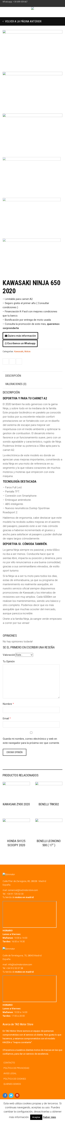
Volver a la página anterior (22, 21)
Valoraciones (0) (15, 384)
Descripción (13, 375)
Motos (27, 351)
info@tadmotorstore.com (20, 964)
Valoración (9, 654)
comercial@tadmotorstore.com (23, 890)
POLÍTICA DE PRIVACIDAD (16, 1068)
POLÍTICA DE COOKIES (14, 1078)
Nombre (7, 703)
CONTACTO (9, 1062)
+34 (14, 968)
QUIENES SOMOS (12, 1084)
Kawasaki (18, 351)
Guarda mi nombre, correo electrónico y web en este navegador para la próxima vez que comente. (31, 740)
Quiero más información (21, 335)
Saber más (49, 1117)
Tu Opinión (9, 661)
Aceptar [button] (36, 1117)
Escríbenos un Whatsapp (21, 343)
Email (6, 718)
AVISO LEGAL (10, 1073)
